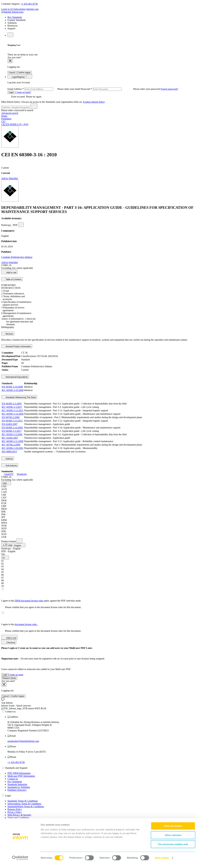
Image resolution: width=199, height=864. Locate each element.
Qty (3, 554)
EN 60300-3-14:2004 (12, 427)
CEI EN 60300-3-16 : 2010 (14, 124)
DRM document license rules (29, 600)
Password (121, 89)
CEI (3, 121)
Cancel (12, 72)
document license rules (26, 624)
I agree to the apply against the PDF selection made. (41, 600)
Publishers (6, 118)
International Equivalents (16, 377)
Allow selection (173, 835)
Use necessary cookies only (173, 844)
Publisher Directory (17, 790)
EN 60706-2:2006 (11, 417)
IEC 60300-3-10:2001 (12, 448)
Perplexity (21, 474)
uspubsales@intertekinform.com (23, 741)
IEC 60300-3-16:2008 (12, 390)
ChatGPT (8, 474)
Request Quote (9, 678)
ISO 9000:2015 (9, 451)
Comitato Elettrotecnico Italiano (16, 257)
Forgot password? (169, 89)
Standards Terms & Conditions (22, 801)
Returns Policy (14, 809)
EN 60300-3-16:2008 (12, 386)
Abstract (9, 334)
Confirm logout (23, 72)
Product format (8, 541)
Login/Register (18, 77)
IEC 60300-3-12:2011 (12, 410)
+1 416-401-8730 (29, 3)
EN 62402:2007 (10, 424)
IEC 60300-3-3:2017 (12, 407)
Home (4, 116)
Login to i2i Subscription (13, 9)
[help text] (21, 224)
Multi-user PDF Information (21, 776)
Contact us (12, 778)
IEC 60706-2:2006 (11, 444)
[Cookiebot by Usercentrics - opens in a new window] (20, 858)
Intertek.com (32, 9)
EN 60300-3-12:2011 (12, 420)
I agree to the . (19, 624)
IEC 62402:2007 (10, 438)
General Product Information (18, 346)
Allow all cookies (173, 826)
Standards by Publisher (18, 787)
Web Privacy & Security (19, 815)
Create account (16, 674)
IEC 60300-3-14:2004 (12, 414)
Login (11, 92)
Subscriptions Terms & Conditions (24, 803)
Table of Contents (13, 279)
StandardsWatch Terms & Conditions (25, 806)
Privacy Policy (14, 812)
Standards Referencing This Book (20, 397)
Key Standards (14, 781)
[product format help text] (19, 540)
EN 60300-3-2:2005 (12, 403)
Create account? (23, 92)
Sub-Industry (11, 465)
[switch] (89, 857)
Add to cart (11, 272)
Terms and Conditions (18, 817)
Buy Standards (14, 17)
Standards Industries (17, 784)
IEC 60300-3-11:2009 (12, 441)
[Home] (12, 12)
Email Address (44, 89)
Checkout (10, 642)
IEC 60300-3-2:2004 (12, 434)
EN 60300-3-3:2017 (12, 431)
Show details (162, 858)
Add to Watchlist (9, 178)
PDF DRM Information (19, 773)
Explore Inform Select (94, 102)
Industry (9, 459)
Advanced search (9, 113)
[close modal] (10, 61)
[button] (6, 483)
